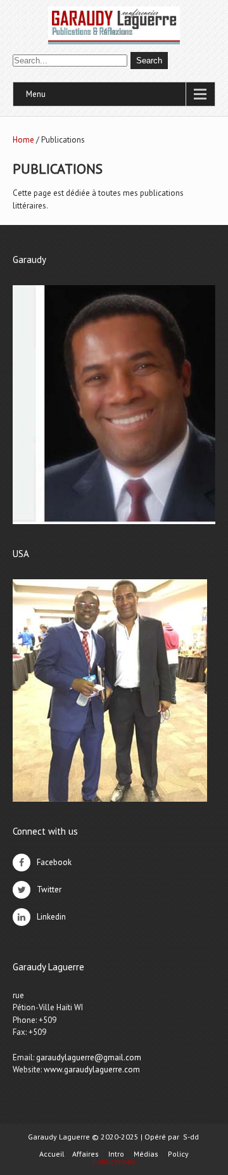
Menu (36, 94)
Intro (116, 1154)
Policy (178, 1154)
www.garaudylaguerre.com (92, 1069)
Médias (146, 1154)
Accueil (52, 1154)
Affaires (85, 1154)
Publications (114, 1161)
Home (23, 139)
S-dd (191, 1136)
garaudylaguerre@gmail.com (88, 1057)
